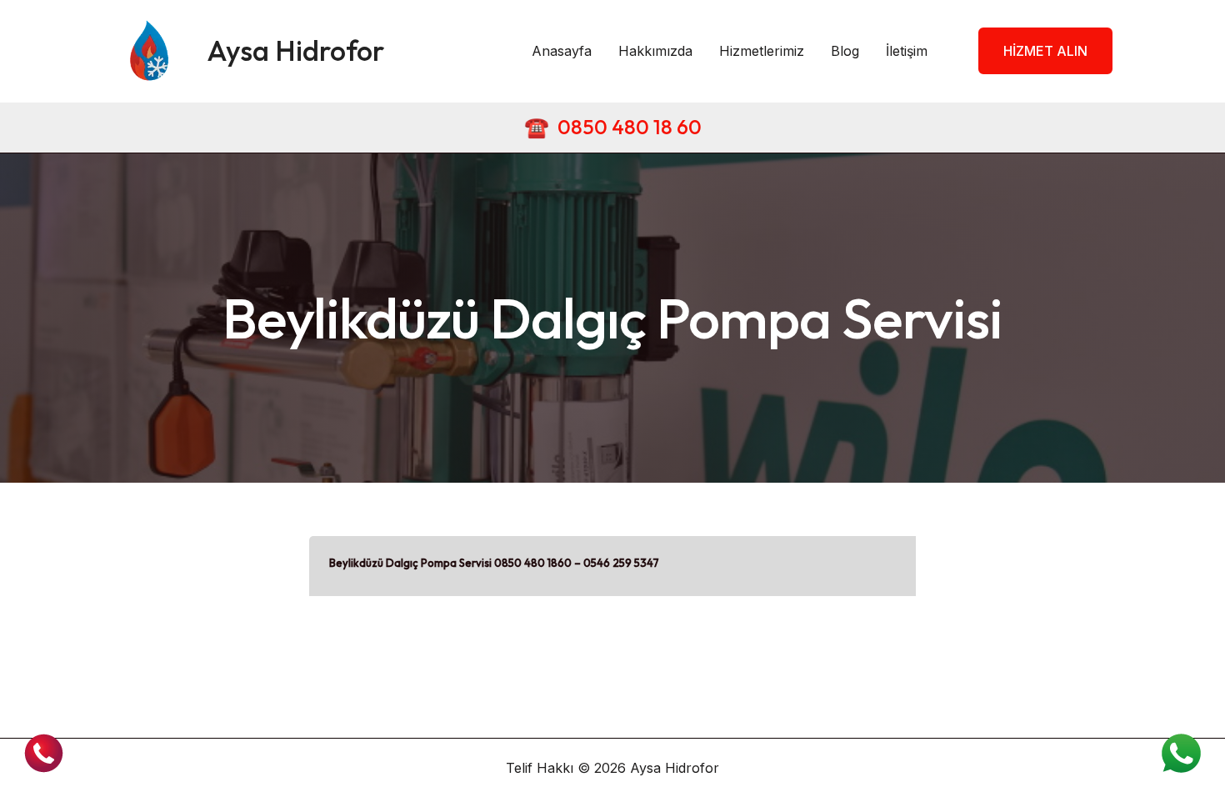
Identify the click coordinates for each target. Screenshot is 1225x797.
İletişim (907, 51)
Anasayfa (562, 51)
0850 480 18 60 (630, 126)
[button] (1035, 51)
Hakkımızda (655, 51)
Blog (845, 51)
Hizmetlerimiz (761, 51)
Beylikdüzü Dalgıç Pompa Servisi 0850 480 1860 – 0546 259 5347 (494, 562)
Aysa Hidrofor (295, 50)
